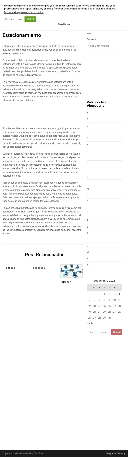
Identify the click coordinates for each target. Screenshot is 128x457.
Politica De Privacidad (98, 45)
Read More (64, 24)
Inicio (89, 33)
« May (90, 323)
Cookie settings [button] (13, 19)
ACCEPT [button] (30, 19)
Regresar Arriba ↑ (116, 453)
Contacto (91, 39)
